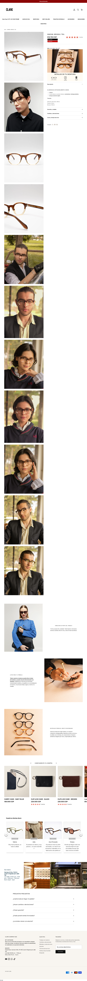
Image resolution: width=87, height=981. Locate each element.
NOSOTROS (43, 23)
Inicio (5, 29)
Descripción (50, 84)
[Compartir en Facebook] (54, 124)
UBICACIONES (81, 19)
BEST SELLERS (46, 19)
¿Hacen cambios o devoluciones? (23, 904)
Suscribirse (60, 951)
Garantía (41, 946)
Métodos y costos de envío (45, 944)
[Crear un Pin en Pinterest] (57, 124)
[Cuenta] (74, 10)
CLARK (9, 971)
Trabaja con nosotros (44, 940)
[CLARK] (9, 10)
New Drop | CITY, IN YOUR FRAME (10, 19)
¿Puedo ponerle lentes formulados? (24, 915)
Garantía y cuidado (51, 109)
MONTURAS (36, 19)
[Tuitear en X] (52, 124)
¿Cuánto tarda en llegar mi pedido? (23, 899)
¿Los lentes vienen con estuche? (23, 921)
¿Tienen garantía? (18, 910)
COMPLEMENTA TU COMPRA (43, 763)
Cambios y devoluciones (53, 113)
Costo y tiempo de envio (53, 117)
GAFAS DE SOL (26, 19)
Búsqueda (41, 952)
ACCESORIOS (71, 19)
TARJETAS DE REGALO (58, 19)
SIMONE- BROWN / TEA (11, 29)
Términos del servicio (44, 948)
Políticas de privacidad (44, 950)
